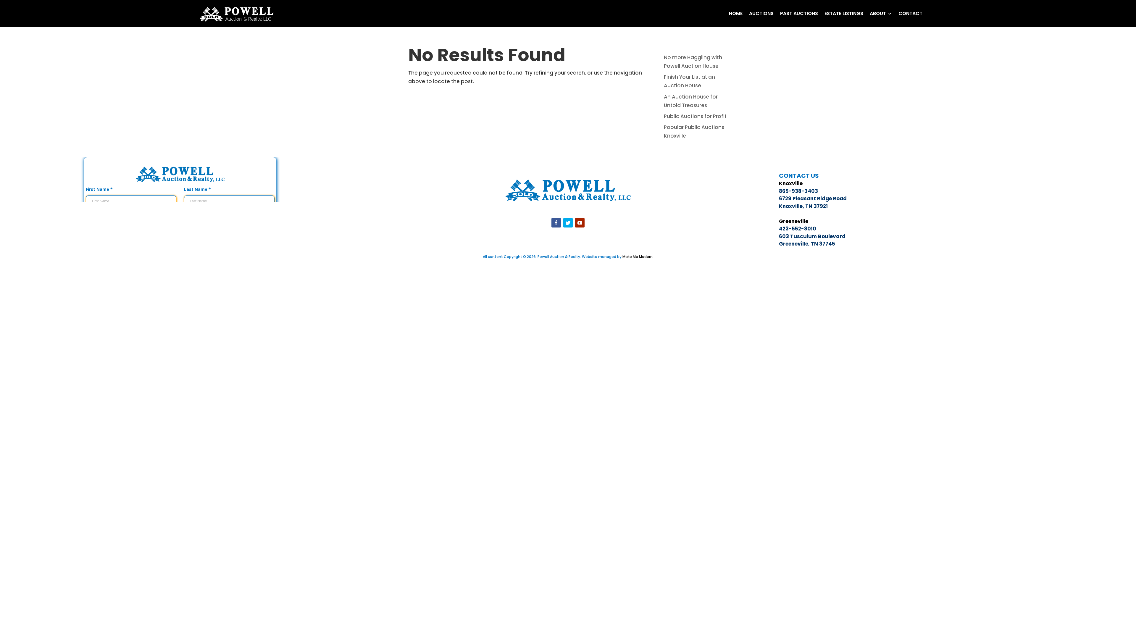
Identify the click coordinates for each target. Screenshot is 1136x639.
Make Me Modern (637, 256)
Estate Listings (843, 13)
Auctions (761, 13)
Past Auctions (799, 13)
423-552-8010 (797, 228)
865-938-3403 (798, 191)
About (878, 13)
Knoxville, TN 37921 (803, 206)
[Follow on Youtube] (580, 222)
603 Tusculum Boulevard (812, 236)
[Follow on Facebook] (556, 222)
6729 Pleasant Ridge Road (813, 198)
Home (736, 13)
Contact (910, 13)
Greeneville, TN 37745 (807, 243)
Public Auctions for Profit (695, 116)
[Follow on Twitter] (568, 222)
